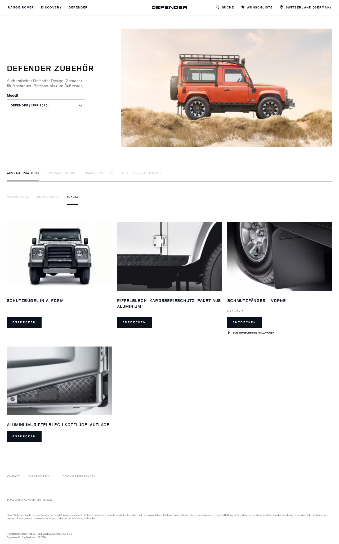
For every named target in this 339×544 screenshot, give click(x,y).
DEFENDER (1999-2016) (30, 105)
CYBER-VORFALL (39, 476)
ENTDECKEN (24, 322)
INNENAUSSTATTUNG (62, 173)
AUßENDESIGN (18, 196)
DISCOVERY (51, 7)
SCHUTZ (72, 196)
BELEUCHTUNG (48, 196)
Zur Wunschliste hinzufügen (253, 332)
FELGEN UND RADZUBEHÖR (141, 173)
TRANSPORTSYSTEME (99, 173)
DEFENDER (78, 7)
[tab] (23, 172)
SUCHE (228, 7)
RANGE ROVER (21, 7)
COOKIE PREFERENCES (79, 476)
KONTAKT (13, 476)
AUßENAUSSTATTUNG (23, 173)
